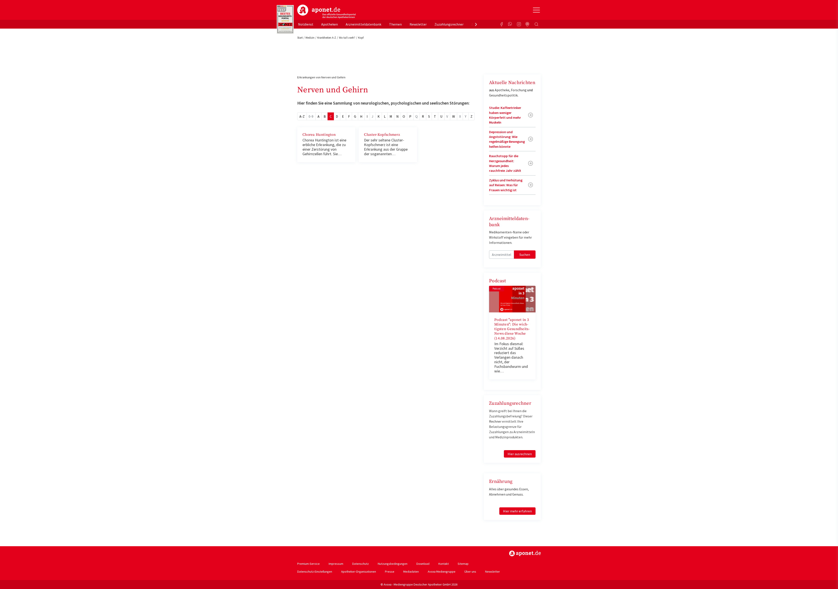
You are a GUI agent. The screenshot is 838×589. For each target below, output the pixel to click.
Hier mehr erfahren (517, 511)
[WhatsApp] (510, 24)
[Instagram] (519, 24)
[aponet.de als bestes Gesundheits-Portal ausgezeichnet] (285, 19)
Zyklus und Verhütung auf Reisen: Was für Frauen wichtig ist (505, 185)
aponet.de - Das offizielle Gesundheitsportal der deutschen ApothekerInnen (326, 12)
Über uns (470, 572)
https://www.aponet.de (525, 553)
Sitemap (463, 564)
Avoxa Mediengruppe (441, 572)
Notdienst (305, 24)
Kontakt (443, 564)
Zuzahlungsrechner (449, 24)
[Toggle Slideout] (536, 10)
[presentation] (476, 24)
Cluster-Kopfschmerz (382, 134)
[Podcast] (527, 24)
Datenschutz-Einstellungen (314, 572)
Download (422, 564)
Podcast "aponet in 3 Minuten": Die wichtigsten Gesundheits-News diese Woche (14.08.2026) (512, 329)
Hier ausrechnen (520, 454)
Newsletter (418, 24)
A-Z (302, 116)
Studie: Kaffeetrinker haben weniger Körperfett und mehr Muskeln (505, 114)
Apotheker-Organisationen (358, 572)
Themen (395, 24)
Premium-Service (308, 564)
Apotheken (329, 24)
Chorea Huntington (319, 134)
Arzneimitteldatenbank (363, 24)
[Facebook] (501, 24)
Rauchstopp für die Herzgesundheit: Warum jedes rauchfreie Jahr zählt (505, 163)
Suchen (524, 254)
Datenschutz (360, 564)
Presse (389, 572)
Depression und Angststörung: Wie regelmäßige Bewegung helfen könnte (507, 139)
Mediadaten (411, 572)
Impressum (336, 564)
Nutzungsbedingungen (392, 564)
